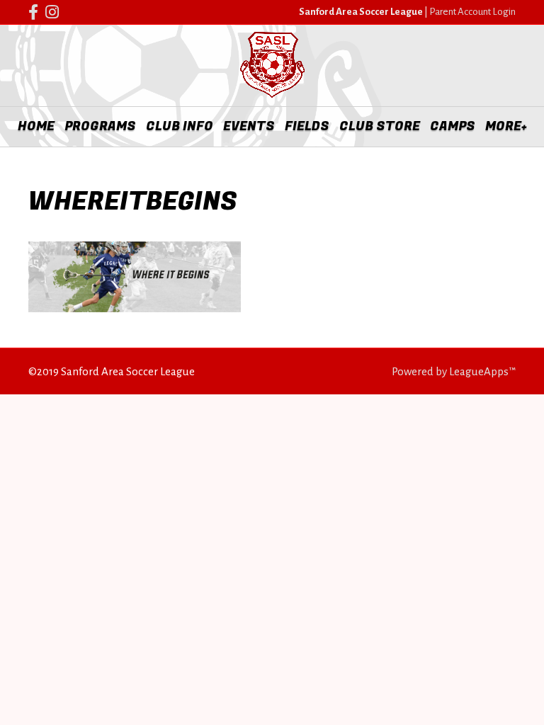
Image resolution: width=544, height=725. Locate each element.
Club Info (179, 126)
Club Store (379, 126)
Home (36, 126)
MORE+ (506, 126)
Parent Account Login (472, 11)
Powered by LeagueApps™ (454, 371)
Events (249, 126)
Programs (100, 126)
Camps (452, 126)
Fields (307, 126)
